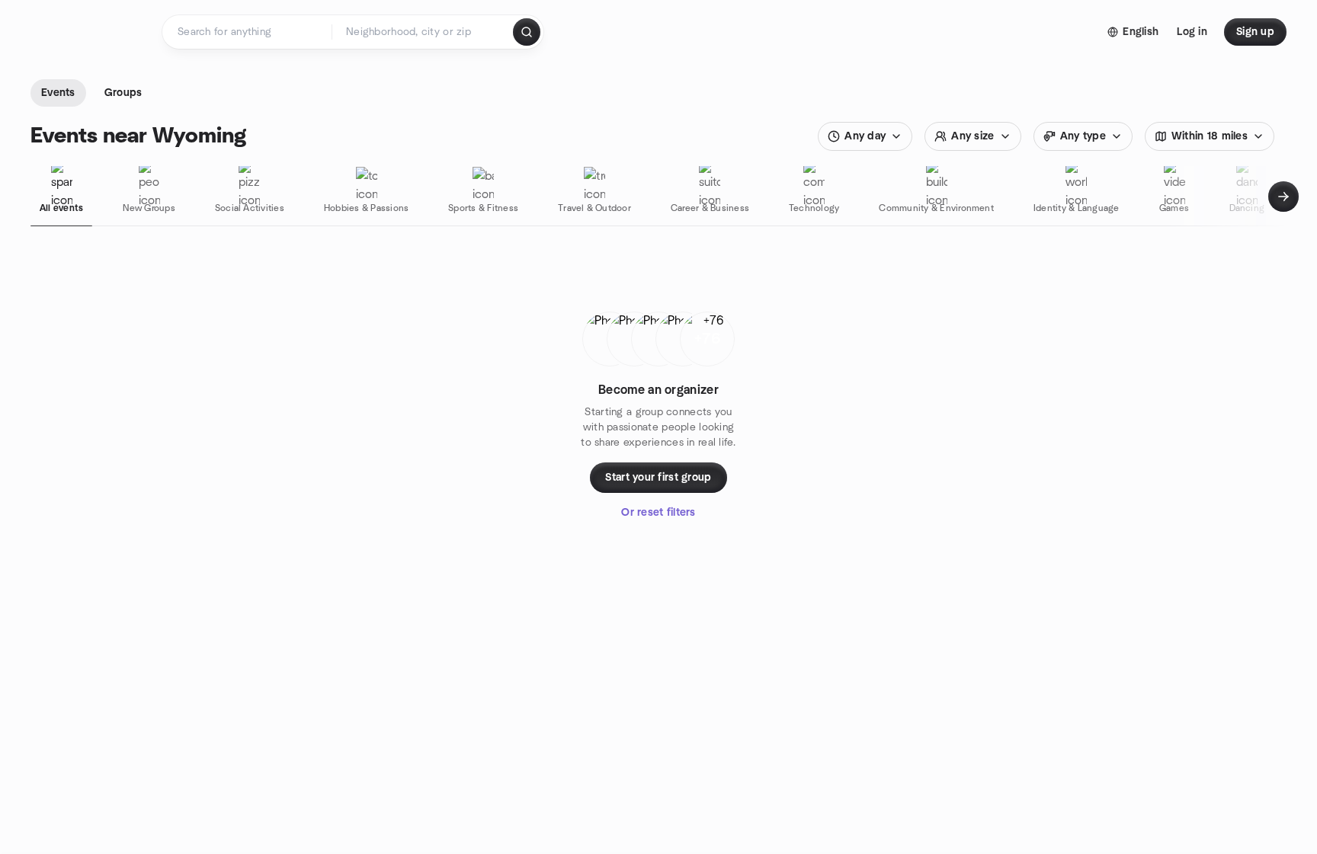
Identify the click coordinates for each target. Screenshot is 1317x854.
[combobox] (423, 32)
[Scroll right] (1283, 196)
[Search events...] (526, 32)
